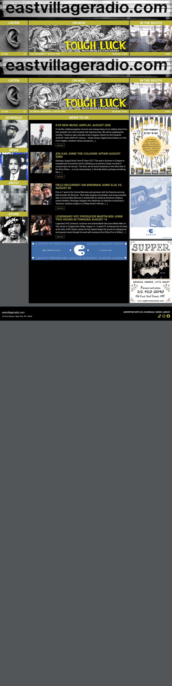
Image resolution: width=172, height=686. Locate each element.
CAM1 (167, 54)
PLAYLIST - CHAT (119, 54)
